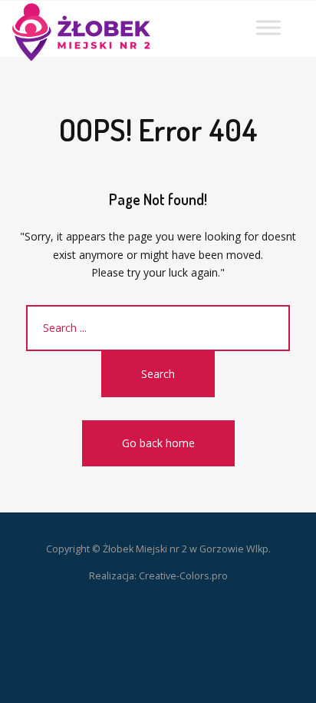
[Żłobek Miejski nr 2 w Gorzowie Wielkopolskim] (81, 26)
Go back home (158, 443)
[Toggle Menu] (268, 27)
